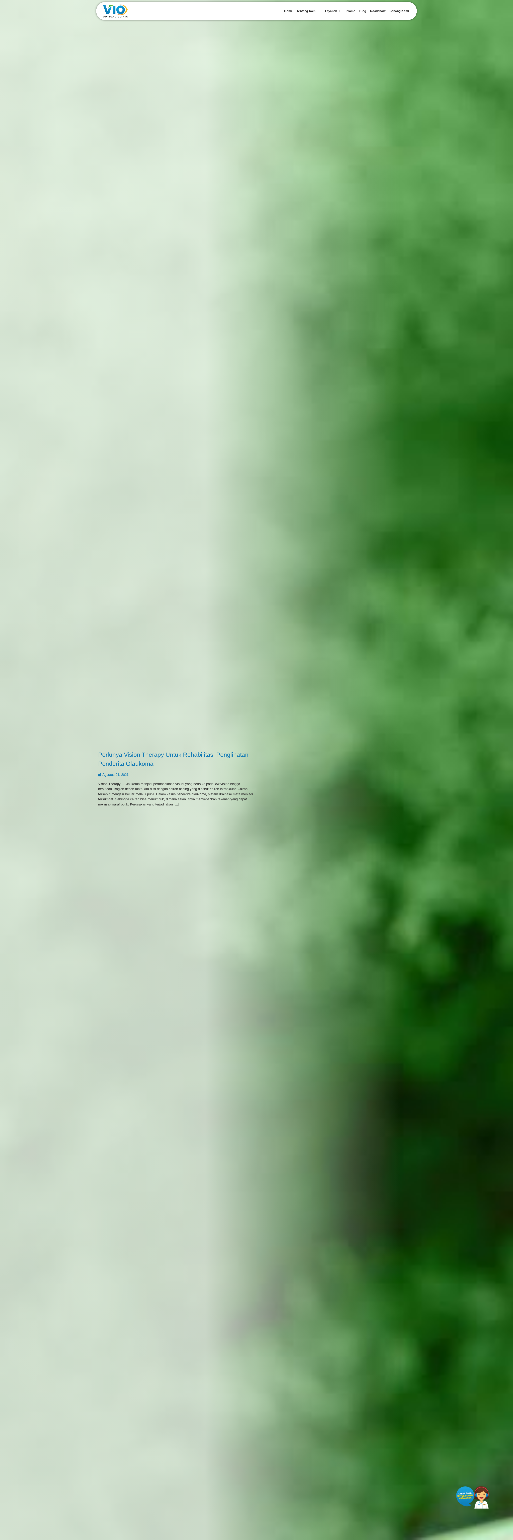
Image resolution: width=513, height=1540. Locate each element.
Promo (350, 11)
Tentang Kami (306, 11)
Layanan (331, 11)
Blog (362, 11)
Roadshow (378, 11)
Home (288, 11)
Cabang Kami (399, 11)
